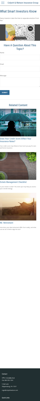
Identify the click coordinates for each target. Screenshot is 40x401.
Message (3, 76)
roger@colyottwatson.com (10, 390)
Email (2, 64)
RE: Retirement (6, 223)
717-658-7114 (10, 378)
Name (2, 53)
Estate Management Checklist (13, 182)
